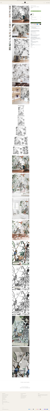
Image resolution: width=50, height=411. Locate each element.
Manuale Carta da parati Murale (23, 396)
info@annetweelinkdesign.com (34, 28)
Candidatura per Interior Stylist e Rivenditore (5, 402)
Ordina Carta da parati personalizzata (24, 395)
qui (35, 42)
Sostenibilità (22, 394)
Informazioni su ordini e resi (4, 396)
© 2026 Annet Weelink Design (5, 409)
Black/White (31, 15)
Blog (2, 400)
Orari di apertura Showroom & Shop (5, 395)
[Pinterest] (34, 47)
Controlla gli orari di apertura (33, 27)
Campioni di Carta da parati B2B (4, 401)
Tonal (33, 15)
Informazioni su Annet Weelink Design (5, 394)
